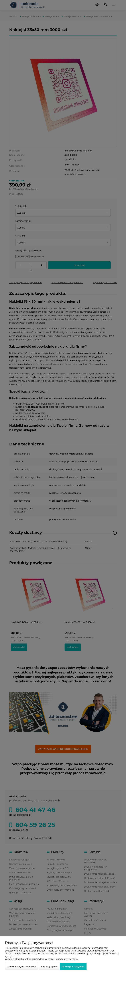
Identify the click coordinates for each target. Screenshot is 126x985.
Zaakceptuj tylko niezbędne (21, 966)
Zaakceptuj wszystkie (73, 966)
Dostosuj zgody (49, 966)
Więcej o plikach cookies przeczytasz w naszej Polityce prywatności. (41, 959)
